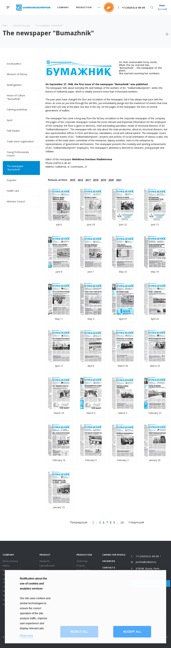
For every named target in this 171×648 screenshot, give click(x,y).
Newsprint (44, 561)
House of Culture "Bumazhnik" (16, 97)
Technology (82, 561)
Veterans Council (16, 201)
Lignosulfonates (47, 565)
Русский (162, 9)
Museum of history (17, 74)
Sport (10, 120)
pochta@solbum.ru (146, 562)
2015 (72, 179)
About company (10, 561)
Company (8, 554)
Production (84, 554)
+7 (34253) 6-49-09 (133, 7)
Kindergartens (14, 84)
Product (45, 554)
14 (121, 522)
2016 (80, 179)
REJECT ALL (79, 631)
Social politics (14, 63)
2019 (103, 179)
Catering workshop (17, 109)
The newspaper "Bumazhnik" (15, 168)
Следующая (136, 522)
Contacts (108, 567)
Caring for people (114, 554)
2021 (118, 179)
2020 (111, 179)
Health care (13, 190)
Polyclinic (12, 180)
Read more (26, 635)
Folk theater (13, 130)
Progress (80, 565)
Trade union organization (20, 141)
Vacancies (108, 561)
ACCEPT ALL (132, 631)
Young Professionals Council (18, 154)
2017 (88, 179)
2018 (95, 179)
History (6, 565)
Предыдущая (78, 522)
